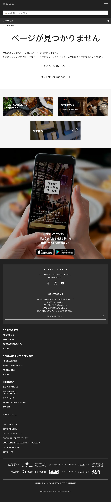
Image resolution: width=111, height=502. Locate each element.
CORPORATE (11, 330)
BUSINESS (8, 339)
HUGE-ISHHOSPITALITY (10, 392)
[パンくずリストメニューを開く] (3, 25)
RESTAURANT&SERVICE (18, 356)
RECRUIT (9, 414)
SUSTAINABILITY (12, 344)
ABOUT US (8, 335)
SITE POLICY (10, 429)
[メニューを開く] (106, 4)
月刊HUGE (8, 382)
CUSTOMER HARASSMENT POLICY (21, 443)
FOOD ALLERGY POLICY (16, 438)
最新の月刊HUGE (10, 387)
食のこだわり (8, 398)
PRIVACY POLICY (12, 433)
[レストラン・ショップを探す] (55, 13)
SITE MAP (8, 452)
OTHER (6, 407)
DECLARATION (11, 447)
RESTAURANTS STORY (15, 402)
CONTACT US (10, 424)
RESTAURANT (10, 361)
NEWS (6, 348)
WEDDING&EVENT (13, 365)
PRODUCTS (9, 370)
